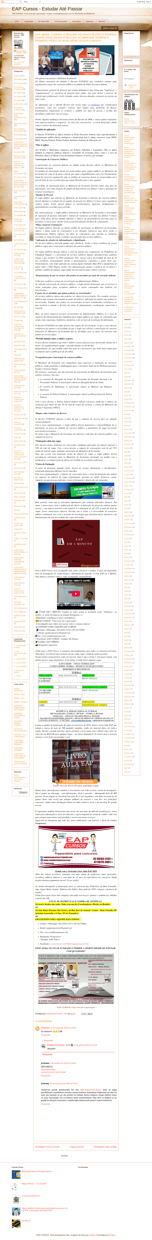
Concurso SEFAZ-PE (31, 1196)
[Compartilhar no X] (87, 1014)
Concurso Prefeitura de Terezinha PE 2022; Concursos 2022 (20, 455)
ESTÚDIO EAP (19, 418)
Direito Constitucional (129, 293)
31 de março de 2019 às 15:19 (63, 1028)
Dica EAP (17, 100)
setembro (127, 346)
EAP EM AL (18, 342)
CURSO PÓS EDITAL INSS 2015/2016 (19, 261)
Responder (45, 1035)
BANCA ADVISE (20, 364)
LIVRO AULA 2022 (21, 487)
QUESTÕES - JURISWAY (19, 749)
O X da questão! (60, 21)
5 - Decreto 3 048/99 (19, 671)
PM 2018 (17, 307)
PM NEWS (18, 93)
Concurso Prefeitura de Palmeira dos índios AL (19, 164)
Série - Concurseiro (18, 172)
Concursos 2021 (20, 196)
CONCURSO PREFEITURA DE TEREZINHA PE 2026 (20, 379)
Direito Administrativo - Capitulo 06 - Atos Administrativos (131, 199)
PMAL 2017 (18, 208)
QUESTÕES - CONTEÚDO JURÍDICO (19, 742)
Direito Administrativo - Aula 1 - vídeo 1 (130, 121)
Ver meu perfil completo (19, 63)
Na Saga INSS (43, 21)
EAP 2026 (17, 240)
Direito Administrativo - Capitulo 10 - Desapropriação (130, 240)
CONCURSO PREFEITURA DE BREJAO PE (20, 296)
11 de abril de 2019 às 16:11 (85, 1045)
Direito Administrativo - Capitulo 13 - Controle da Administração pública (130, 275)
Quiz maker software (18, 780)
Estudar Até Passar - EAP (58, 1045)
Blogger (112, 1235)
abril (126, 327)
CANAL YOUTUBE (21, 539)
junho (126, 335)
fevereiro (127, 365)
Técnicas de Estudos (18, 524)
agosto (126, 343)
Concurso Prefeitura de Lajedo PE (19, 591)
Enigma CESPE (20, 621)
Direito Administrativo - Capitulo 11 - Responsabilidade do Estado (131, 251)
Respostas (48, 1040)
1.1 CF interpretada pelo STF (20, 653)
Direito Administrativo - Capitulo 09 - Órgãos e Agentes (131, 230)
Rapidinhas (18, 345)
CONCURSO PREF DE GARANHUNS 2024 (19, 561)
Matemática (18, 493)
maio (126, 331)
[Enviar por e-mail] (82, 1014)
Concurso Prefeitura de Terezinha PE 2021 (19, 408)
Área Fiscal (18, 317)
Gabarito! (90, 21)
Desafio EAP (18, 415)
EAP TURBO (18, 612)
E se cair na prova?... (18, 268)
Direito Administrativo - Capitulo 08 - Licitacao (130, 220)
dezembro (128, 358)
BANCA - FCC (19, 698)
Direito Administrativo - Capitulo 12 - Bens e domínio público (130, 262)
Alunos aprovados (20, 123)
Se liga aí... (26, 1221)
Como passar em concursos (20, 230)
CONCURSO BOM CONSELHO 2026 (20, 552)
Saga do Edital (19, 514)
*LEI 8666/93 (19, 250)
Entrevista (17, 483)
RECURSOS (18, 506)
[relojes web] (129, 83)
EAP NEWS (18, 79)
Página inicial (76, 1147)
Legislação (28, 21)
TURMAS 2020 (19, 517)
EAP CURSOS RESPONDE (19, 130)
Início (17, 21)
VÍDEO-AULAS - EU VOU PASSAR (20, 763)
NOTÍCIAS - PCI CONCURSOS (20, 736)
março (126, 324)
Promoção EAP (19, 500)
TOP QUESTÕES (20, 349)
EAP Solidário (19, 608)
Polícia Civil (18, 631)
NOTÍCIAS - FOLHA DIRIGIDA (20, 730)
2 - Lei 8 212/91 (20, 659)
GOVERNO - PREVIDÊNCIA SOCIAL (19, 715)
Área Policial (18, 284)
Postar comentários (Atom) (80, 1156)
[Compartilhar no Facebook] (89, 1014)
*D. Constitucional (20, 288)
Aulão (16, 437)
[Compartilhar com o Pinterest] (91, 1014)
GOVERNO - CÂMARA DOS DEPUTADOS (19, 708)
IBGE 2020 (18, 627)
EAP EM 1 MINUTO (17, 479)
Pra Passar (18, 96)
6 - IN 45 (17, 676)
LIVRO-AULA (19, 104)
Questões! (76, 21)
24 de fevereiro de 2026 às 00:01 (64, 1084)
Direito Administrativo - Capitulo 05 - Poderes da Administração (130, 188)
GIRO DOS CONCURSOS (19, 203)
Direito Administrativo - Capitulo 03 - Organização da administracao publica (130, 166)
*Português (18, 177)
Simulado (17, 152)
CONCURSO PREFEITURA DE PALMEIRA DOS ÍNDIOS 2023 (20, 570)
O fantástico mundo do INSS (20, 277)
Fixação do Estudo (18, 220)
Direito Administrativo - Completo (130, 286)
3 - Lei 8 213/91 (20, 663)
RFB (15, 510)
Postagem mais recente (47, 1147)
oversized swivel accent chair (53, 1072)
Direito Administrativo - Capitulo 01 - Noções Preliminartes (130, 140)
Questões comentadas (18, 429)
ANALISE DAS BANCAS (19, 360)
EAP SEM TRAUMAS (18, 603)
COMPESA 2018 (20, 544)
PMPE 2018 (18, 211)
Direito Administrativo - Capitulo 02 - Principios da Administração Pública (130, 152)
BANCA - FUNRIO (20, 702)
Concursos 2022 (20, 191)
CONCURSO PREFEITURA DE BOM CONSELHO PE (20, 145)
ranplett (92, 1235)
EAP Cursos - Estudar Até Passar (47, 8)
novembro (128, 354)
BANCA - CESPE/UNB (18, 690)
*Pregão (17, 320)
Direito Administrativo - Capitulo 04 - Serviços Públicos (131, 178)
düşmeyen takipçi (48, 1069)
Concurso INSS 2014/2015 (19, 157)
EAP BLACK (18, 468)
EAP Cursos (18, 83)
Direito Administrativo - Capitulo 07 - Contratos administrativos (130, 210)
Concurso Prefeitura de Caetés (19, 399)
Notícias (17, 76)
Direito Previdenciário (19, 776)
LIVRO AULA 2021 (21, 244)
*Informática (18, 225)
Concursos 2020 (20, 462)
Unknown (45, 1028)
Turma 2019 (18, 434)
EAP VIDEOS (19, 273)
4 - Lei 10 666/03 (20, 666)
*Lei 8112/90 (18, 215)
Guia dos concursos (18, 423)
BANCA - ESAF (19, 694)
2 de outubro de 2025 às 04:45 (63, 1063)
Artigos (16, 529)
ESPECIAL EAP (19, 616)
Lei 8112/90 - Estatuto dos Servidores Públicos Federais (131, 300)
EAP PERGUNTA (20, 596)
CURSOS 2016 (19, 445)
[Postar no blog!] (84, 1014)
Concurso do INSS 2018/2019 (20, 335)
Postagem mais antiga (105, 1147)
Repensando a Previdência (19, 312)
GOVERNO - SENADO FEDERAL (18, 723)
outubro (127, 350)
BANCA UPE (18, 441)
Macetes (102, 21)
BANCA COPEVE (20, 533)
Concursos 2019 (20, 234)
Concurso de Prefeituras (19, 88)
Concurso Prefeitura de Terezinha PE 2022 (19, 327)
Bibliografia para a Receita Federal (36, 1171)
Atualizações (18, 139)
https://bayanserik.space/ (90, 1090)
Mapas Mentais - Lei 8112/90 (34, 1184)
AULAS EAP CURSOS (18, 109)
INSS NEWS (18, 135)
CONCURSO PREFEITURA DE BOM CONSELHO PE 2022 (20, 184)
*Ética (16, 355)
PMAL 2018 (18, 497)
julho (126, 339)
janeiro (126, 361)
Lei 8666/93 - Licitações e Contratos (129, 309)
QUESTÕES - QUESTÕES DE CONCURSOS (20, 756)
